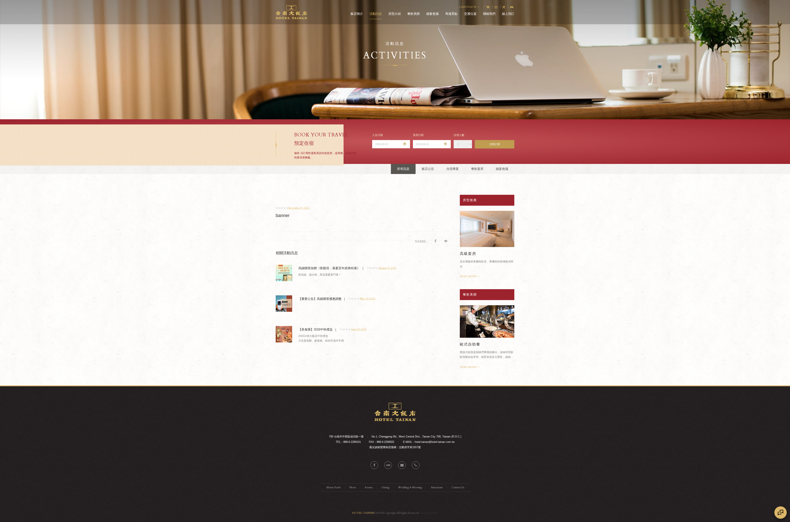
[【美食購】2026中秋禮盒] (284, 334)
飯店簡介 (357, 13)
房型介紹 (394, 13)
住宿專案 (452, 169)
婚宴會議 (432, 13)
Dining (385, 487)
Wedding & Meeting (410, 487)
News (352, 487)
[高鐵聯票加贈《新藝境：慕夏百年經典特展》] (284, 273)
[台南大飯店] (395, 420)
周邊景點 (451, 13)
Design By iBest (429, 513)
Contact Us (458, 487)
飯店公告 (428, 169)
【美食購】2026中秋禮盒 (315, 329)
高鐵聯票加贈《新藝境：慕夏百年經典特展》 (329, 268)
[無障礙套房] (487, 229)
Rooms (369, 487)
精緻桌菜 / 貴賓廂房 (478, 344)
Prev (506, 213)
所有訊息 (403, 169)
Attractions (437, 487)
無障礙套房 (470, 254)
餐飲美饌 (413, 13)
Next (511, 213)
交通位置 (470, 13)
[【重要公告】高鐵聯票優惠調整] (284, 303)
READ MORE (468, 276)
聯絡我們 (489, 13)
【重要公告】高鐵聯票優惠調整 (320, 298)
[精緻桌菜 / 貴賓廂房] (487, 321)
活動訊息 (375, 13)
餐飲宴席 (477, 169)
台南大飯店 (291, 12)
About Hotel (333, 487)
